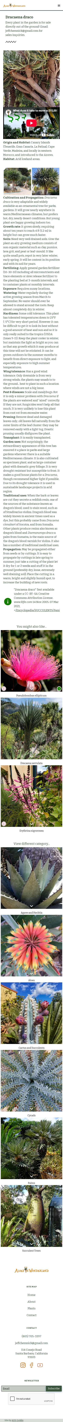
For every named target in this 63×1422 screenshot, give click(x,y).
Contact (32, 1315)
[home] (31, 5)
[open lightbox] (17, 181)
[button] (58, 5)
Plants (31, 1308)
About (32, 1301)
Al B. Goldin (17, 1420)
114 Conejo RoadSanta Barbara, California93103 (31, 1353)
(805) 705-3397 (31, 1336)
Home (31, 1295)
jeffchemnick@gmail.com (31, 1343)
